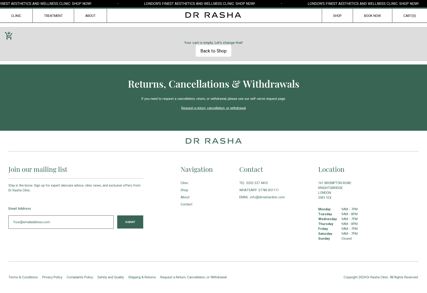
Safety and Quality (110, 277)
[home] (213, 15)
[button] (409, 16)
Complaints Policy (80, 277)
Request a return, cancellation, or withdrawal (213, 108)
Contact (186, 204)
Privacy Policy (52, 277)
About (185, 197)
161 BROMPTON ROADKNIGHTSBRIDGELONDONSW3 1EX (334, 190)
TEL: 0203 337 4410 (253, 183)
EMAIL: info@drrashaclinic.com (262, 197)
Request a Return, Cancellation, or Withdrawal (193, 277)
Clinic (16, 16)
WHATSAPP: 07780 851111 (259, 190)
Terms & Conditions (23, 277)
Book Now (372, 16)
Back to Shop (213, 51)
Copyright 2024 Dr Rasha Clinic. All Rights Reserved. (381, 277)
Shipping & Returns (142, 277)
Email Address (19, 209)
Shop (337, 16)
